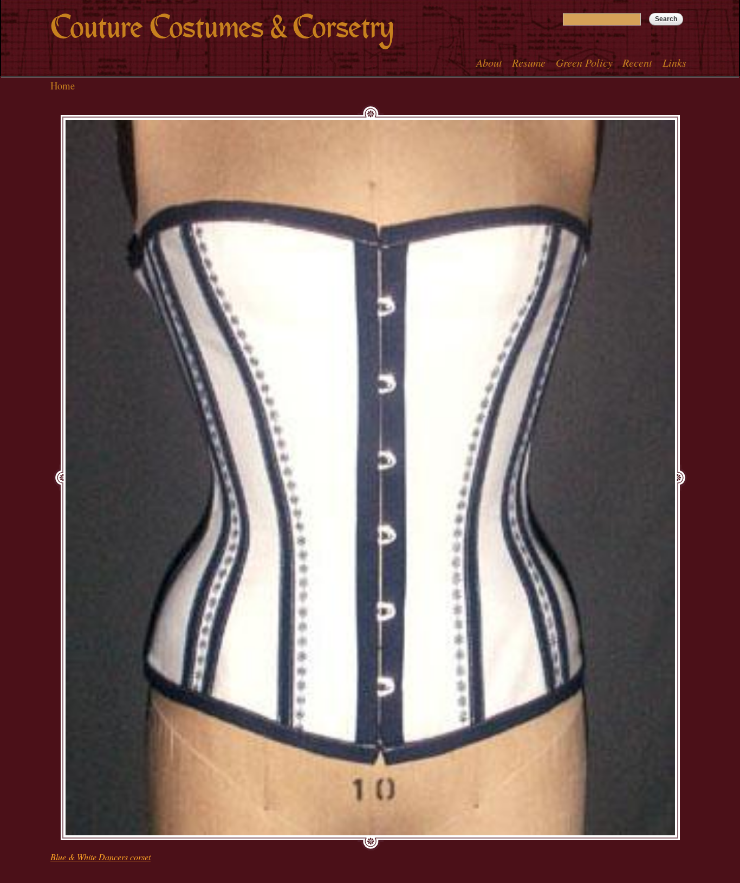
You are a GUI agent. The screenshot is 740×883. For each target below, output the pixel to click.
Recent (637, 62)
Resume (529, 62)
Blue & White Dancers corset (100, 856)
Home (62, 85)
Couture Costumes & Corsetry (221, 27)
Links (674, 62)
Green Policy (584, 62)
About (489, 62)
